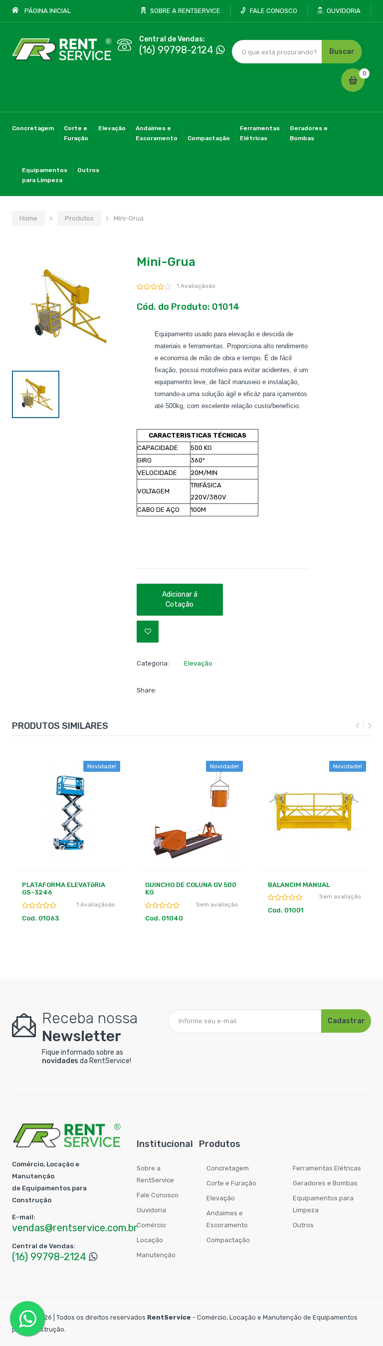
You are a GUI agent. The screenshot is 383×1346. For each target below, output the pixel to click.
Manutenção (156, 1255)
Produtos (79, 218)
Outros (88, 170)
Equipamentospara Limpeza (44, 175)
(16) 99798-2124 (176, 50)
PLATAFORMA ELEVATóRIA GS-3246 (63, 889)
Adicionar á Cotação (179, 599)
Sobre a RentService (155, 1174)
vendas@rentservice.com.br (75, 1228)
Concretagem (33, 128)
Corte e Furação (231, 1183)
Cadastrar (346, 1021)
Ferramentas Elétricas (327, 1168)
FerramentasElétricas (260, 133)
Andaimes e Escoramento (227, 1219)
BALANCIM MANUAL (299, 885)
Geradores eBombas (309, 133)
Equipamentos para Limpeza (323, 1204)
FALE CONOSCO (273, 10)
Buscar (342, 51)
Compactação (209, 138)
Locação (150, 1240)
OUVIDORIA (344, 10)
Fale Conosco (158, 1195)
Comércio (151, 1225)
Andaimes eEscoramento (157, 133)
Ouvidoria (151, 1210)
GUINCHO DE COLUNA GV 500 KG (190, 889)
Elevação (112, 128)
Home (28, 218)
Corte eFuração (76, 133)
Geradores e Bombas (325, 1183)
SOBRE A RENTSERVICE (185, 10)
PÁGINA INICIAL (47, 10)
